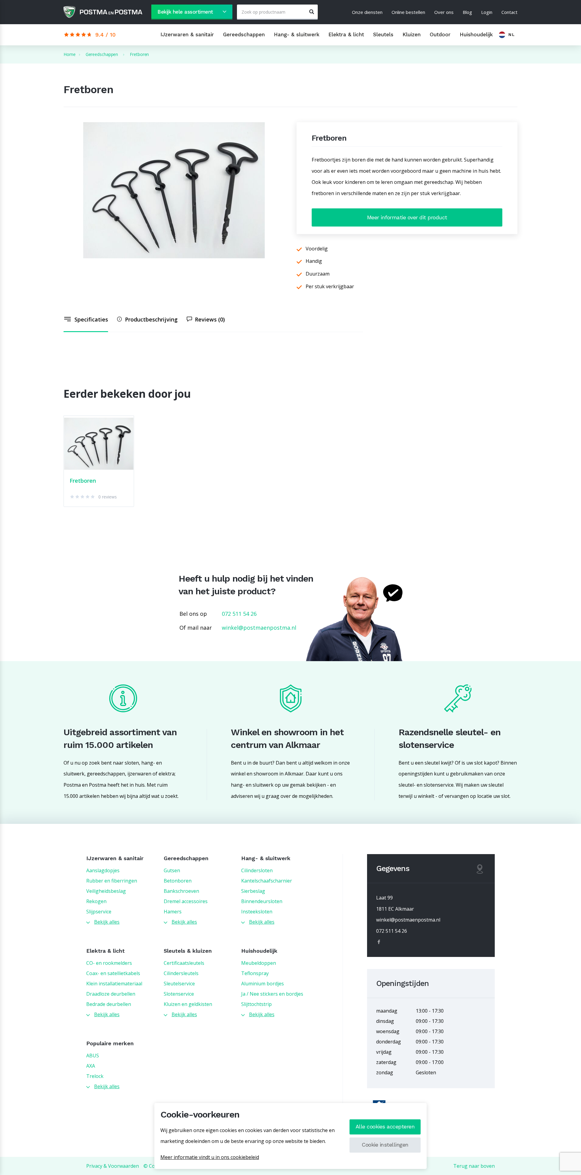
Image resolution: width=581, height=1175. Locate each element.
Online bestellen (408, 12)
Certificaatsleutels (184, 963)
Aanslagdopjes (103, 870)
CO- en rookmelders (109, 963)
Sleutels (383, 34)
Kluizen (411, 34)
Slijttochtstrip (256, 1004)
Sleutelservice (179, 983)
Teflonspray (255, 973)
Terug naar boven (474, 1166)
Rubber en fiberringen (111, 880)
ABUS (92, 1055)
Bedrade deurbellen (108, 1004)
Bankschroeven (181, 891)
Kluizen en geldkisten (188, 1004)
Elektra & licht (346, 34)
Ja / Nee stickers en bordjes (272, 994)
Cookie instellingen (385, 1144)
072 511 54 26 (239, 613)
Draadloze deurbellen (110, 994)
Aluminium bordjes (262, 983)
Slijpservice (98, 911)
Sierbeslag (253, 891)
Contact (509, 12)
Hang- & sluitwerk (296, 34)
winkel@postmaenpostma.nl (259, 627)
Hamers (173, 911)
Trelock (94, 1076)
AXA (90, 1065)
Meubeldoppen (258, 963)
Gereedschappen (244, 34)
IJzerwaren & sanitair (187, 34)
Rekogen (96, 901)
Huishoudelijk (476, 34)
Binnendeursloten (261, 901)
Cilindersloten (257, 870)
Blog (467, 12)
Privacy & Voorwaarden (112, 1166)
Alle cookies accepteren (385, 1126)
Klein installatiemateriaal (114, 983)
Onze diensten (367, 12)
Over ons (444, 12)
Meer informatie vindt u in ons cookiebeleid (209, 1157)
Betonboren (178, 880)
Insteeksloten (256, 911)
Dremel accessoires (186, 901)
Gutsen (172, 870)
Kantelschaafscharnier (266, 880)
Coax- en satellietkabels (113, 973)
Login (486, 12)
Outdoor (440, 34)
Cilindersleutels (181, 973)
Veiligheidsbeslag (106, 891)
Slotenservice (179, 994)
